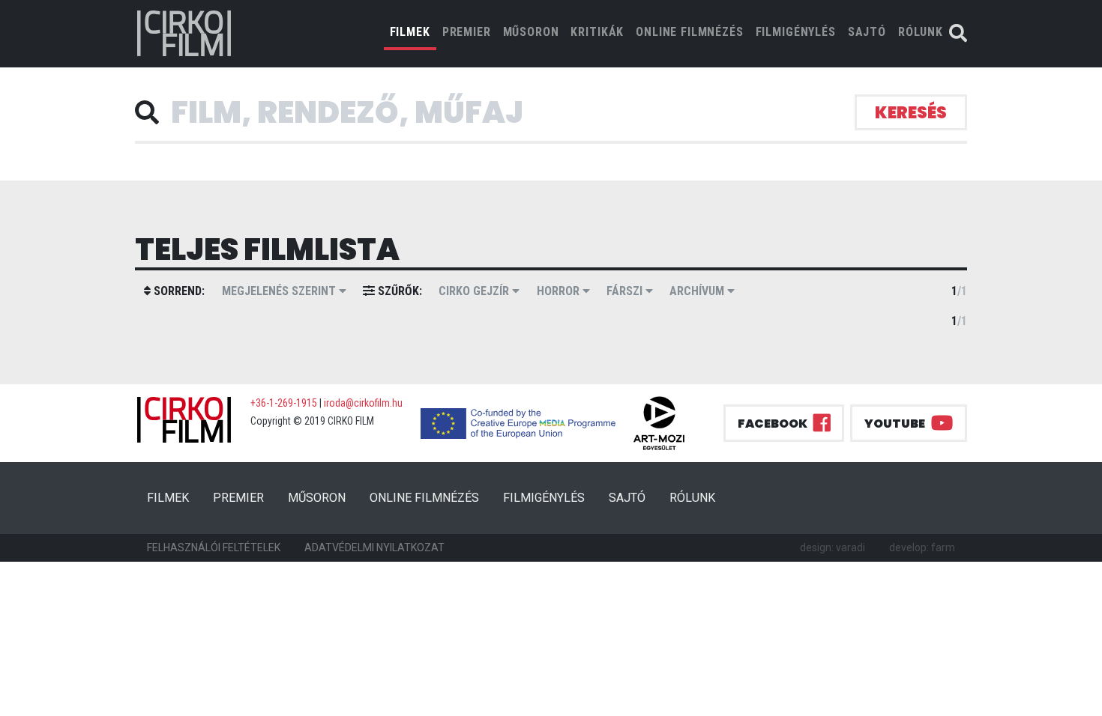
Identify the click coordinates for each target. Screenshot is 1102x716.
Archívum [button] (698, 291)
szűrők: (398, 291)
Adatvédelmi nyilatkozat (374, 547)
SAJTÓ (867, 32)
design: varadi (832, 547)
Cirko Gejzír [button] (475, 291)
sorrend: (178, 291)
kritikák (597, 32)
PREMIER (466, 32)
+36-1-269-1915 (283, 403)
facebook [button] (772, 423)
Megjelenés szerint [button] (280, 291)
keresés (911, 112)
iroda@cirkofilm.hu (363, 403)
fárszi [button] (625, 291)
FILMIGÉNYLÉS (796, 32)
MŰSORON (531, 32)
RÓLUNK (920, 32)
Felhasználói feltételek (213, 547)
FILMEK (413, 31)
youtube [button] (894, 423)
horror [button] (559, 291)
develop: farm (922, 547)
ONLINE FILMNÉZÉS (689, 32)
